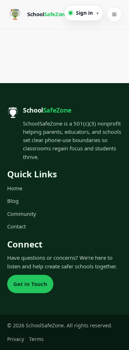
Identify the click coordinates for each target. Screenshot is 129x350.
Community (21, 213)
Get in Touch (30, 283)
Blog (13, 200)
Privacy (15, 339)
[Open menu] (114, 14)
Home (14, 188)
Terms (36, 339)
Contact (16, 226)
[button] (83, 13)
